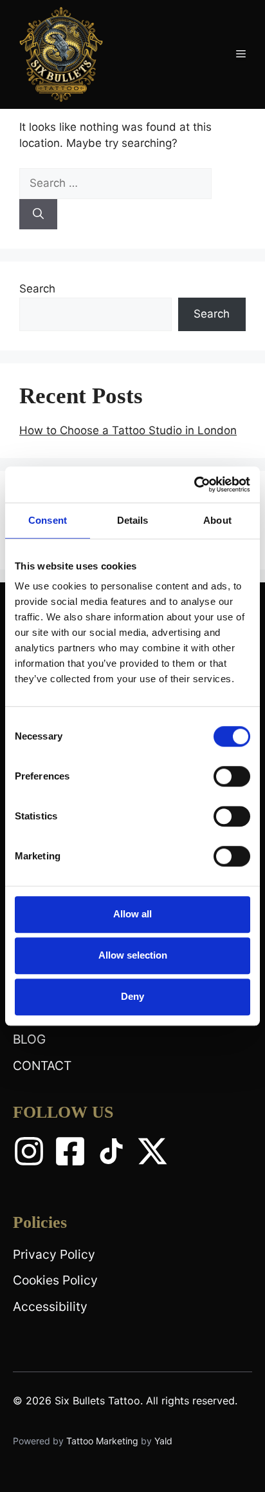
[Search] (38, 214)
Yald (163, 1440)
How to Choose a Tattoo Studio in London (128, 430)
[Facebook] (70, 1151)
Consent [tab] (47, 520)
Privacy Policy (54, 1254)
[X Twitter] (152, 1151)
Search (37, 288)
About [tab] (217, 520)
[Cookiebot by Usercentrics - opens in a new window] (194, 484)
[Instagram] (29, 1151)
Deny (132, 996)
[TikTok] (111, 1151)
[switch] (232, 776)
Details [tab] (133, 520)
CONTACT (42, 1065)
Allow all (132, 913)
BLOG (29, 1039)
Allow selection (132, 955)
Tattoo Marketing (103, 1440)
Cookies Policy (55, 1280)
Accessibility (50, 1306)
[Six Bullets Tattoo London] (61, 53)
